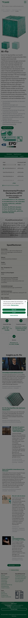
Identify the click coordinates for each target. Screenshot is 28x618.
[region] (14, 309)
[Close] (25, 301)
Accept (14, 312)
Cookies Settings (14, 315)
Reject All (14, 309)
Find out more (15, 305)
